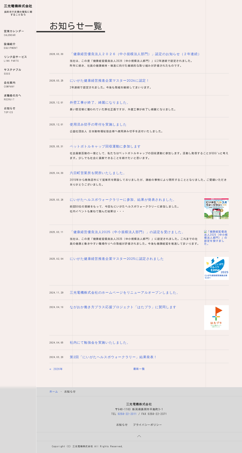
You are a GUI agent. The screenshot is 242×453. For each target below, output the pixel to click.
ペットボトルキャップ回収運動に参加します (105, 146)
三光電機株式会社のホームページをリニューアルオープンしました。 (125, 292)
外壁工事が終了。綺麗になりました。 (100, 102)
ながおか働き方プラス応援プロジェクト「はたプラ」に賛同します (123, 307)
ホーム (53, 391)
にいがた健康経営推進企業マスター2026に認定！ (109, 80)
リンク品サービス (15, 59)
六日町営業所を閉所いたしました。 (98, 173)
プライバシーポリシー (147, 424)
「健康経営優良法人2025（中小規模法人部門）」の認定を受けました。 (127, 232)
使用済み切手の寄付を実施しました (98, 124)
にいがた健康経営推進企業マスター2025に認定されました (117, 259)
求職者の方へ (12, 97)
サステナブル (12, 71)
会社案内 (9, 84)
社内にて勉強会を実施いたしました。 (100, 342)
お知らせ (9, 110)
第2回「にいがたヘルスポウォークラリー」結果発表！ (113, 357)
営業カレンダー (14, 33)
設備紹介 (11, 46)
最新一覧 (139, 369)
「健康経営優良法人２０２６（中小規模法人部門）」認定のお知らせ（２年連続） (135, 54)
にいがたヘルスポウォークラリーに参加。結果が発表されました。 (123, 200)
